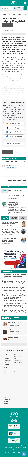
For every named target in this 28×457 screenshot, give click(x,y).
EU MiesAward (23, 218)
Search (5, 388)
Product (6, 382)
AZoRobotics (7, 358)
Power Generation (13, 337)
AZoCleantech (7, 360)
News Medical (17, 360)
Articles (6, 374)
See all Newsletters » (7, 345)
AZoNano (6, 356)
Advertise (6, 392)
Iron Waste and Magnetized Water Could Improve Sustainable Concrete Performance (15, 276)
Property (16, 372)
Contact (6, 390)
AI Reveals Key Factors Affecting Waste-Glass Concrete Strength (14, 282)
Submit (24, 183)
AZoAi (15, 358)
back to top (22, 409)
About (5, 386)
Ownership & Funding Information (7, 403)
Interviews (6, 378)
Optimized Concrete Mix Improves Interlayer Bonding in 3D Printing (15, 311)
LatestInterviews (5, 218)
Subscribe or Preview (13, 325)
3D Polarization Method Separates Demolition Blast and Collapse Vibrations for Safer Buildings (15, 305)
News (9, 14)
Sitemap (16, 384)
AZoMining (6, 364)
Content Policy (7, 399)
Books (5, 380)
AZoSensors (17, 354)
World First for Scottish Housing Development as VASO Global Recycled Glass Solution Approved (15, 289)
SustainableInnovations (14, 218)
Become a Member (19, 378)
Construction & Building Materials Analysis (14, 323)
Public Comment (22, 179)
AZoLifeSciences (18, 362)
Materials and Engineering (19, 14)
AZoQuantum (17, 356)
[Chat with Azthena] (24, 454)
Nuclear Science (12, 330)
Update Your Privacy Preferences (14, 452)
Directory (6, 376)
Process (16, 374)
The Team (16, 376)
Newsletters (17, 380)
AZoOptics (6, 362)
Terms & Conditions (9, 394)
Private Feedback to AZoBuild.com (17, 180)
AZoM (5, 354)
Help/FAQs (16, 382)
